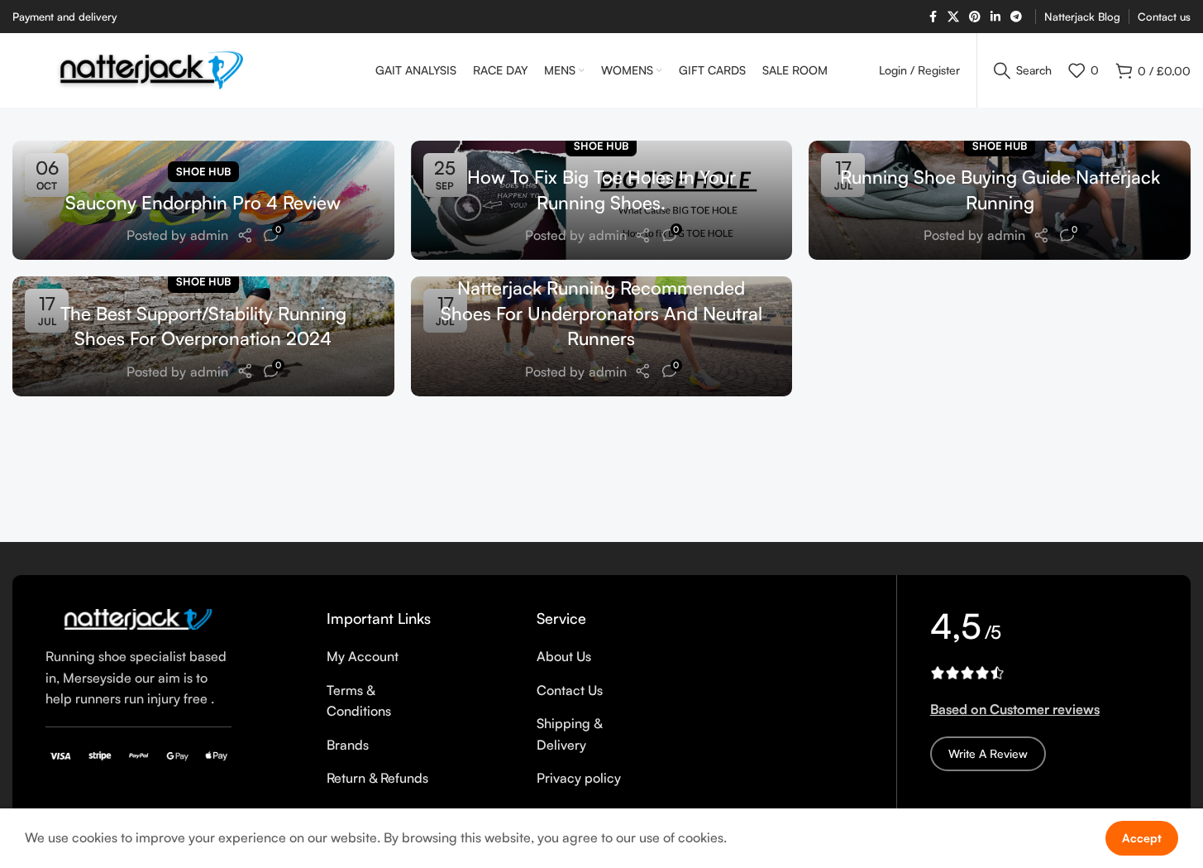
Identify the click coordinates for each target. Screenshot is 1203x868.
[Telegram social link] (1016, 17)
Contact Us (570, 690)
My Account (363, 656)
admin (209, 235)
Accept (1142, 838)
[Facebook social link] (933, 17)
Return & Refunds (377, 778)
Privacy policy (579, 778)
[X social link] (953, 17)
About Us (564, 656)
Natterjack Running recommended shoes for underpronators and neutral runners (601, 313)
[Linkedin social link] (995, 17)
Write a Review (988, 753)
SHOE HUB (203, 171)
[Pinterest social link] (975, 17)
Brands (348, 744)
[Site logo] (152, 68)
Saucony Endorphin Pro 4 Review (203, 202)
